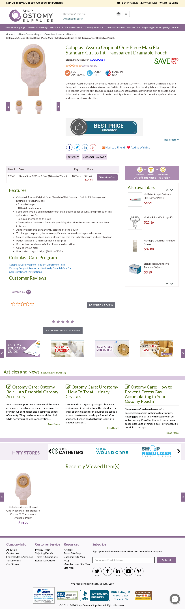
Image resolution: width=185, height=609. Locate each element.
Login (175, 2)
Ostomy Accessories (115, 27)
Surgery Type (148, 27)
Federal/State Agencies (19, 556)
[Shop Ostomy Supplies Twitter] (97, 571)
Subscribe (99, 544)
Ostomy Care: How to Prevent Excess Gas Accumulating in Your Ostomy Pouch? (148, 394)
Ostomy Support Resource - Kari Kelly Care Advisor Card (41, 268)
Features (71, 156)
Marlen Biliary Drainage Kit (158, 217)
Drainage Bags (163, 27)
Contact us (12, 553)
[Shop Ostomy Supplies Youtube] (128, 571)
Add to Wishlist (140, 147)
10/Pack (76, 176)
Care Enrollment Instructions (25, 271)
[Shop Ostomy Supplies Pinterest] (138, 571)
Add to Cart (108, 177)
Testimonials (13, 560)
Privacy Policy (42, 549)
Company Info (16, 544)
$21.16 (149, 222)
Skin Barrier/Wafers (74, 27)
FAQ (66, 560)
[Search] (126, 14)
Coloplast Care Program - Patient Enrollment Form (37, 264)
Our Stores (12, 564)
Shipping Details (44, 553)
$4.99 (148, 203)
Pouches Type (133, 27)
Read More (170, 139)
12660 (11, 176)
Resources (71, 544)
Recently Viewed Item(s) (92, 466)
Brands (175, 27)
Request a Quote (45, 560)
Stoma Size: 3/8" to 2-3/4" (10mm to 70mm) (43, 176)
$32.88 (149, 249)
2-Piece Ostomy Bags (37, 27)
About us (11, 549)
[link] (93, 147)
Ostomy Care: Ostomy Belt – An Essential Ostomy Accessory (32, 391)
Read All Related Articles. (53, 372)
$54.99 (89, 179)
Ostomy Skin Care (94, 27)
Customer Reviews (94, 156)
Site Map (69, 567)
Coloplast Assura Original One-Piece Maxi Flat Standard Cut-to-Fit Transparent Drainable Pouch (116, 50)
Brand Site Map (72, 553)
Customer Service (47, 544)
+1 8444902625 (129, 2)
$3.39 (148, 272)
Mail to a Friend (115, 147)
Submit (166, 560)
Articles (68, 549)
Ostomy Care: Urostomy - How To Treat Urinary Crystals (92, 391)
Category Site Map (74, 556)
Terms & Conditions (46, 556)
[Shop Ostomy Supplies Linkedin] (85, 147)
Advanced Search (73, 18)
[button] (101, 305)
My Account (150, 2)
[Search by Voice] (118, 14)
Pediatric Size (56, 27)
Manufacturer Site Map (77, 564)
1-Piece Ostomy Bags (15, 27)
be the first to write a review (63, 330)
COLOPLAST (97, 59)
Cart (164, 2)
